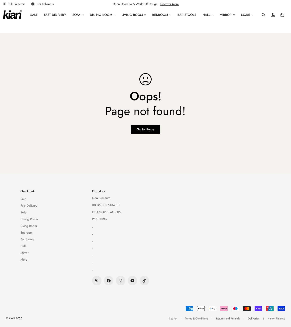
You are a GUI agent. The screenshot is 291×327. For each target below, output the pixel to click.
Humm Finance (276, 318)
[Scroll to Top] (283, 305)
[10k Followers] (108, 280)
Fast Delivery (55, 14)
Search (173, 318)
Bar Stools (186, 14)
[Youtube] (132, 280)
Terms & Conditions (196, 318)
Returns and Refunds (228, 318)
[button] (282, 14)
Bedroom (160, 14)
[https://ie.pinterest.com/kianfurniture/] (97, 280)
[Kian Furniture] (12, 15)
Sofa (76, 14)
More (245, 14)
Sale (34, 14)
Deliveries (254, 318)
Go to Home (145, 129)
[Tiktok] (144, 280)
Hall (206, 14)
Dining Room (101, 14)
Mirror (226, 14)
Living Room (132, 14)
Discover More (169, 4)
